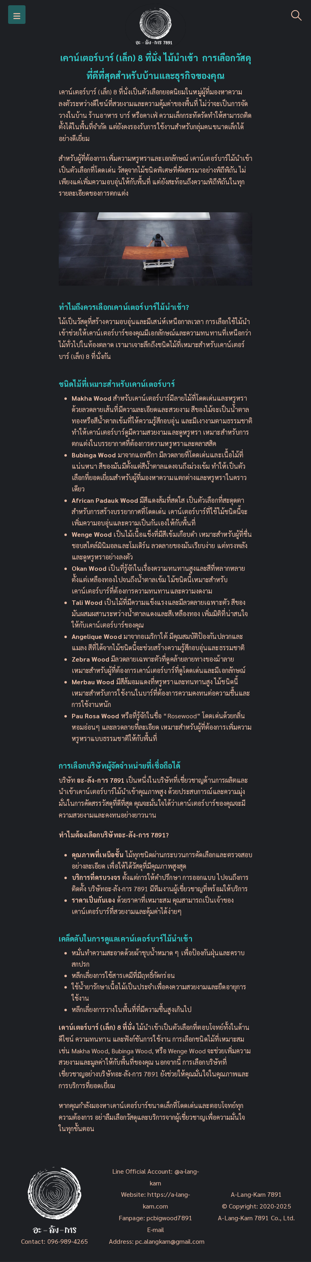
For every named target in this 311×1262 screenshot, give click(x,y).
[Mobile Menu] (17, 14)
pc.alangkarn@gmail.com (169, 1241)
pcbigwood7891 (169, 1217)
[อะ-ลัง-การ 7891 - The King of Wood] (155, 27)
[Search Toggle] (296, 15)
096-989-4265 (67, 1241)
